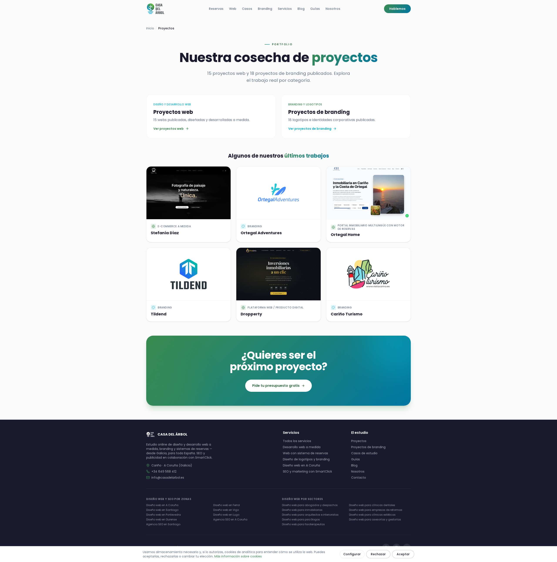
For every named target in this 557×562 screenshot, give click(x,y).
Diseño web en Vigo (226, 510)
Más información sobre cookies (238, 556)
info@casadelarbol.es (167, 477)
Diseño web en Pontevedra (163, 515)
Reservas (216, 9)
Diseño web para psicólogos (301, 519)
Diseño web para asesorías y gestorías (375, 519)
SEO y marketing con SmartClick (307, 471)
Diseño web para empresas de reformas (375, 510)
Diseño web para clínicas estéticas (372, 515)
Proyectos (358, 441)
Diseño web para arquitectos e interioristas (310, 515)
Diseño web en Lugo (226, 515)
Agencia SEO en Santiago (163, 524)
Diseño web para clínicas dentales (372, 505)
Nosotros (332, 9)
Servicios (285, 9)
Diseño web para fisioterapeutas (303, 524)
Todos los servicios (297, 441)
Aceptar (403, 554)
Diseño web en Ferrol (226, 505)
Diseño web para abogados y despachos (310, 505)
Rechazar (378, 554)
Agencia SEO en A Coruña (230, 519)
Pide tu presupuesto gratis (276, 385)
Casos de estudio (364, 453)
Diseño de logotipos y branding (306, 459)
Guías (315, 9)
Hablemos (397, 9)
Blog (301, 9)
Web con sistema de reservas (305, 453)
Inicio (150, 28)
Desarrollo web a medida (301, 447)
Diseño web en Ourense (161, 519)
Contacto (358, 477)
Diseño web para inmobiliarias (302, 510)
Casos (247, 9)
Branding (265, 9)
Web (232, 9)
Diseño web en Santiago (162, 510)
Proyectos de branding (368, 447)
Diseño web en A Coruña (301, 465)
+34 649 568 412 (163, 471)
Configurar (352, 554)
